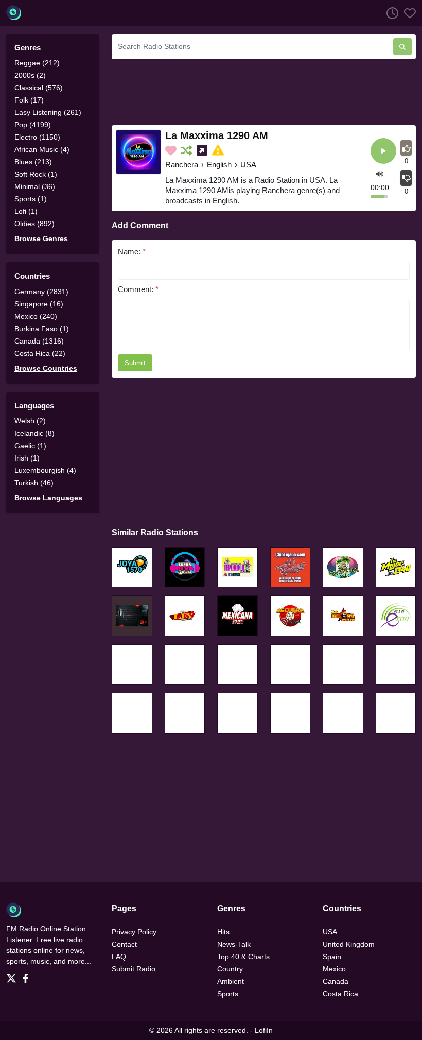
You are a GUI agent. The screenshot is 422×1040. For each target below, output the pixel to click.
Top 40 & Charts (243, 956)
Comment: (138, 289)
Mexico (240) (35, 316)
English (219, 164)
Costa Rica (340, 994)
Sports (227, 994)
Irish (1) (27, 458)
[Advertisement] (264, 90)
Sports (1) (30, 199)
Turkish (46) (34, 483)
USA (248, 164)
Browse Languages (48, 497)
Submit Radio (133, 969)
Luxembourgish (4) (45, 470)
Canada (335, 981)
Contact (124, 944)
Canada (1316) (39, 341)
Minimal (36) (34, 186)
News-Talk (234, 944)
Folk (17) (29, 100)
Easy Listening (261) (47, 112)
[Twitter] (13, 975)
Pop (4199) (32, 125)
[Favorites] (407, 13)
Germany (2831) (41, 291)
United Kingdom (349, 944)
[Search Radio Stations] (402, 46)
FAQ (119, 956)
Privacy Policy (134, 932)
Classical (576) (38, 87)
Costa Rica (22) (39, 353)
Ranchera (181, 164)
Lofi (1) (26, 211)
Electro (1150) (37, 137)
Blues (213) (33, 162)
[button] (379, 172)
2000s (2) (30, 75)
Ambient (230, 981)
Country (230, 969)
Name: (132, 251)
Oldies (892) (34, 223)
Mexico (334, 969)
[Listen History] (389, 13)
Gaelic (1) (30, 445)
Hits (223, 932)
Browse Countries (45, 368)
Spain (332, 956)
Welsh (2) (30, 421)
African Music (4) (41, 149)
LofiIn (264, 1030)
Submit (135, 363)
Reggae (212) (37, 63)
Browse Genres (41, 238)
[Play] (383, 151)
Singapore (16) (38, 304)
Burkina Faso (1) (41, 329)
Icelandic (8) (34, 433)
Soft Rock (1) (35, 174)
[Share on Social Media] (203, 150)
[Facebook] (27, 975)
